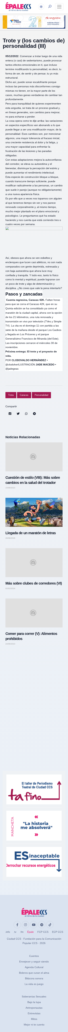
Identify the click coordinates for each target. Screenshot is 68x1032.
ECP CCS (57, 931)
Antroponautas (34, 1007)
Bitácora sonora (34, 978)
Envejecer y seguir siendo (34, 961)
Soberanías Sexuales (34, 996)
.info (7, 931)
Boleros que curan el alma (34, 972)
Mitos (34, 1019)
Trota (11, 395)
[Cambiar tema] (41, 7)
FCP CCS (42, 931)
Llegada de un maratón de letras (30, 533)
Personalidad (41, 395)
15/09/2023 (10, 488)
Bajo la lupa (34, 1002)
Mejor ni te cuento (34, 1024)
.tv (15, 931)
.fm (22, 931)
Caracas (24, 395)
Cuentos (34, 955)
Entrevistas (34, 1013)
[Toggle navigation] (59, 6)
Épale (30, 931)
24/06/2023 (10, 644)
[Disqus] (34, 699)
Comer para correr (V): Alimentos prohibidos (31, 636)
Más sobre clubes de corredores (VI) (33, 583)
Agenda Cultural (34, 967)
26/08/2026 (10, 538)
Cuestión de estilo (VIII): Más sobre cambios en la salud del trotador (32, 480)
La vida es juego (34, 984)
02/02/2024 (10, 588)
